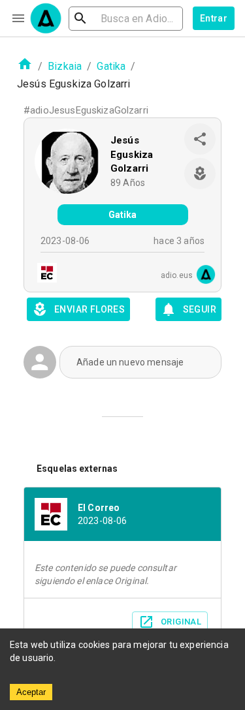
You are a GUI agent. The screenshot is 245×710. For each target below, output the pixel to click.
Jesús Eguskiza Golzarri (131, 154)
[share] (200, 139)
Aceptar (31, 692)
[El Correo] (43, 274)
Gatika (111, 66)
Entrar (213, 18)
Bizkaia (65, 66)
